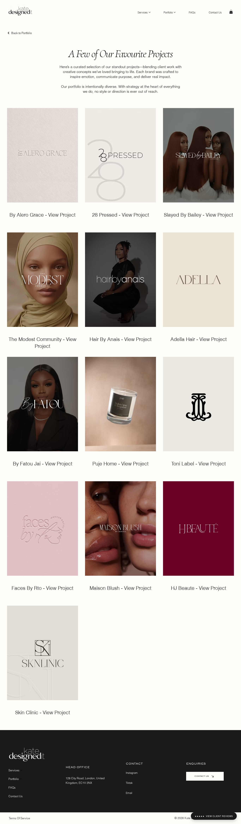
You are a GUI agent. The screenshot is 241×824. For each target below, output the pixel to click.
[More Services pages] (149, 12)
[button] (231, 12)
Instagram (132, 772)
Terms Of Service (19, 818)
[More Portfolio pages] (175, 12)
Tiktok (129, 783)
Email (129, 793)
